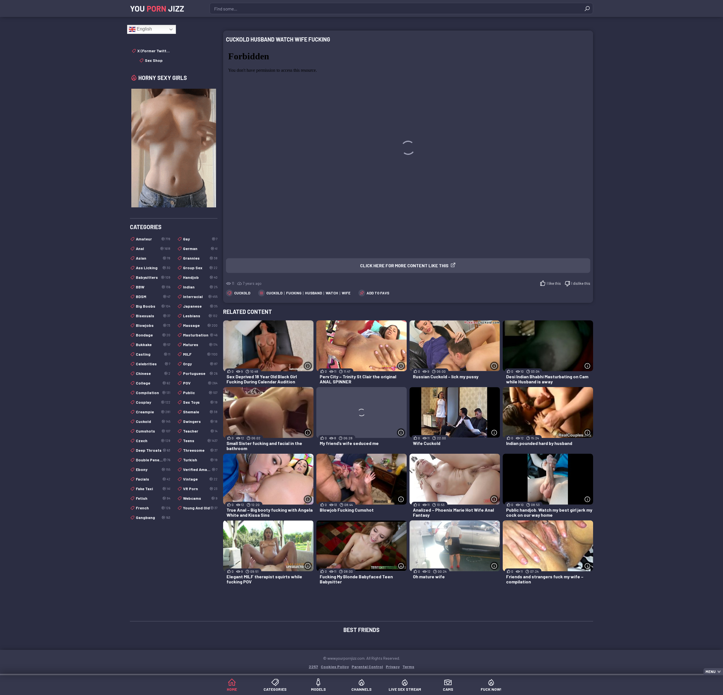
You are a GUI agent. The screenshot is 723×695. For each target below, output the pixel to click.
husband (313, 293)
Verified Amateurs (200, 469)
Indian (200, 286)
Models (318, 689)
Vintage (200, 479)
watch (332, 293)
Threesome (200, 450)
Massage (200, 325)
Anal (153, 248)
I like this (554, 283)
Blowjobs (153, 325)
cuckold (274, 293)
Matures (200, 344)
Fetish (153, 498)
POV (200, 383)
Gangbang (153, 517)
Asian (153, 258)
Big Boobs (153, 306)
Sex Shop (154, 60)
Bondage (153, 335)
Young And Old (200, 507)
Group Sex (200, 267)
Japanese (200, 306)
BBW (153, 286)
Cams (448, 689)
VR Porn (200, 488)
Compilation (153, 392)
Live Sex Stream (405, 689)
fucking (293, 293)
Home (232, 689)
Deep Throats (153, 450)
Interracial (200, 296)
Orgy (200, 363)
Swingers (200, 421)
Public (200, 392)
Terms (408, 666)
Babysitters (153, 277)
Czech (153, 440)
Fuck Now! (491, 689)
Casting (153, 354)
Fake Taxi (153, 488)
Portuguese (200, 373)
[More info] (308, 366)
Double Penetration (153, 459)
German (200, 248)
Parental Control (367, 666)
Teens (200, 440)
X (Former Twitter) (153, 50)
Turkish (200, 459)
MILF (200, 354)
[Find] (587, 8)
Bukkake (153, 344)
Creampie (153, 411)
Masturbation (200, 335)
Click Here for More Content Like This (404, 265)
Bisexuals (153, 315)
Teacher (200, 431)
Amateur (153, 238)
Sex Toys (200, 402)
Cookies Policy (335, 666)
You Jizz (157, 8)
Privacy (393, 666)
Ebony (153, 469)
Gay (200, 238)
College (153, 383)
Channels (361, 689)
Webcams (200, 498)
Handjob (200, 277)
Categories (275, 689)
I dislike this (580, 283)
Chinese (153, 373)
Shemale (200, 411)
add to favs (378, 293)
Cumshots (153, 431)
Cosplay (153, 402)
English (144, 29)
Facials (153, 479)
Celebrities (153, 363)
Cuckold (242, 293)
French (153, 507)
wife (346, 293)
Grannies (200, 258)
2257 (313, 666)
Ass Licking (153, 267)
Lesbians (200, 315)
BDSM (153, 296)
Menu (710, 671)
